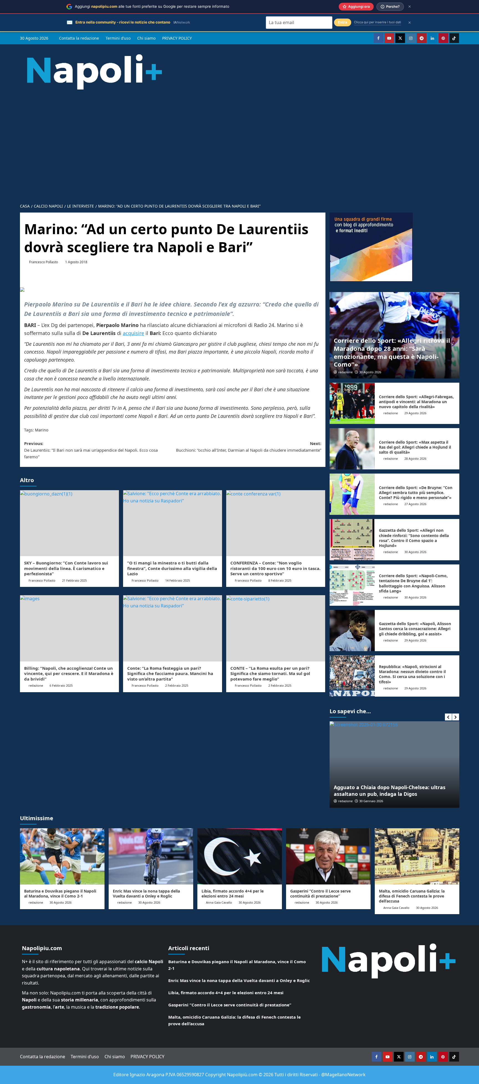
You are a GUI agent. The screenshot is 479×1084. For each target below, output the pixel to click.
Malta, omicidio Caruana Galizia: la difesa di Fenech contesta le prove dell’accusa (412, 896)
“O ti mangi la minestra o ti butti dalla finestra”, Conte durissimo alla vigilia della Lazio (172, 568)
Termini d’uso (118, 38)
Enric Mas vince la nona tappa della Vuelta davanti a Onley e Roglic (146, 893)
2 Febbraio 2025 (176, 685)
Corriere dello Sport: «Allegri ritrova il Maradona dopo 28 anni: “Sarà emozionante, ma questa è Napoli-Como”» (392, 352)
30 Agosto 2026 (370, 372)
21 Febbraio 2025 (74, 580)
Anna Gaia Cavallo (219, 902)
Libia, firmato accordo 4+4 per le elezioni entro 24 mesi (233, 893)
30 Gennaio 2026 (371, 801)
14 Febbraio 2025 (177, 580)
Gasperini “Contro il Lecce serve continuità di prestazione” (320, 893)
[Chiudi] (409, 6)
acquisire (133, 333)
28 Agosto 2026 (415, 458)
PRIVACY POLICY (177, 38)
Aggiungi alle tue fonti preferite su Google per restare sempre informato (152, 6)
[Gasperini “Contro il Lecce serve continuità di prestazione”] (328, 856)
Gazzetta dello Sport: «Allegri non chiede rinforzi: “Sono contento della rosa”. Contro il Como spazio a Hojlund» (414, 538)
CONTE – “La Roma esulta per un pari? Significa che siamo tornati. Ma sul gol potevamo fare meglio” (270, 673)
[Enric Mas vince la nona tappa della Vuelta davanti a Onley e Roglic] (151, 856)
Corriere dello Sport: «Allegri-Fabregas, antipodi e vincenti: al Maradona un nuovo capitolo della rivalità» (416, 401)
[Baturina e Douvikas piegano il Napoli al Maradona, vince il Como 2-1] (62, 856)
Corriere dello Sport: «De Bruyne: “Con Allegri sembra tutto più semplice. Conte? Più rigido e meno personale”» (415, 492)
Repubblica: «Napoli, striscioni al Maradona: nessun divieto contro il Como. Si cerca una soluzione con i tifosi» (412, 674)
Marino (41, 430)
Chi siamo (146, 38)
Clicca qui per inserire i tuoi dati (377, 22)
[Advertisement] (239, 158)
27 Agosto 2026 (415, 504)
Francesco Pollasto (43, 262)
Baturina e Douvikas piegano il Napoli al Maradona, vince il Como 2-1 (60, 893)
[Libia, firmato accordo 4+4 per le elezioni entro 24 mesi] (239, 856)
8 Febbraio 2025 (279, 580)
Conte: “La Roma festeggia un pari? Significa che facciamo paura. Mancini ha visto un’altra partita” (170, 673)
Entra (342, 22)
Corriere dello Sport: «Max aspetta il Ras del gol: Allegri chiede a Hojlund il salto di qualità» (415, 447)
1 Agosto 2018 (76, 262)
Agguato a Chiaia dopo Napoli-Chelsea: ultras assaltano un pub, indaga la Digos (389, 790)
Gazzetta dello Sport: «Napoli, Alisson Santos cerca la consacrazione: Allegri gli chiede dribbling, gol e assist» (415, 628)
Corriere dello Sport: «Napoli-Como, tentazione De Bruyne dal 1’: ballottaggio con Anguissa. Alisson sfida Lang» (413, 583)
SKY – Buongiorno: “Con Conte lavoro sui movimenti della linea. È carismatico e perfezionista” (66, 568)
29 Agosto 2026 (415, 413)
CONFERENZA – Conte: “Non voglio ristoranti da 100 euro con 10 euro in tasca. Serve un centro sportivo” (275, 568)
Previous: (91, 450)
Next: (248, 447)
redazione (345, 372)
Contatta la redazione (79, 38)
